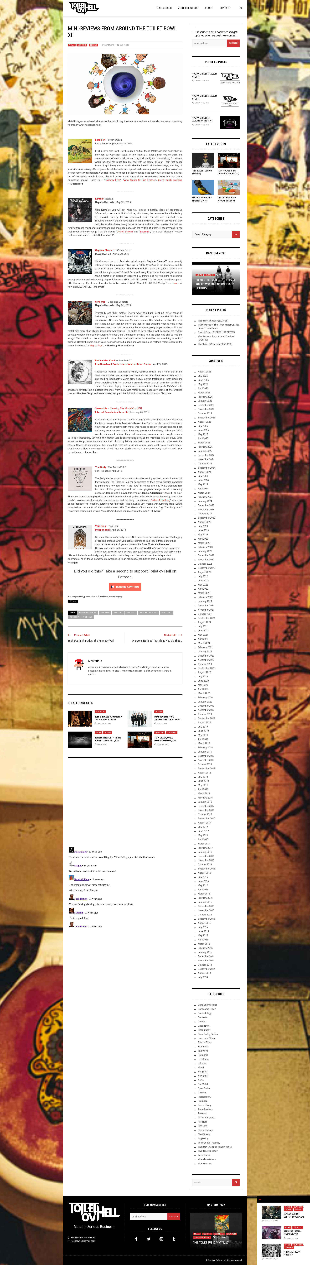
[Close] (260, 1199)
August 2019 (204, 722)
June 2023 (203, 530)
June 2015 (203, 931)
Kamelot (99, 198)
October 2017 (205, 814)
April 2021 (203, 639)
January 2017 (205, 852)
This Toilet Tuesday (208, 1151)
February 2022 (205, 597)
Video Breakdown (207, 1159)
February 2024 (205, 497)
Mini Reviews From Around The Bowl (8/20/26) (227, 200)
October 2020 (205, 664)
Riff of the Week (206, 1117)
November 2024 (206, 459)
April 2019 (203, 739)
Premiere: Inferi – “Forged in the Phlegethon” (292, 1234)
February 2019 (205, 747)
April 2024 (203, 488)
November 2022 (206, 559)
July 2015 (203, 927)
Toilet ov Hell (221, 1260)
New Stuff (82, 45)
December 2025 (206, 405)
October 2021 (205, 614)
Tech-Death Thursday (209, 1142)
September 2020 (206, 668)
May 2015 (203, 935)
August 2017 (204, 822)
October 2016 (205, 864)
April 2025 (203, 438)
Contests (202, 1017)
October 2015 (205, 914)
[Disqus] (125, 803)
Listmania (203, 1055)
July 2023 (203, 526)
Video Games (205, 1163)
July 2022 (203, 576)
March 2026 (204, 392)
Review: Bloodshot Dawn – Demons (215, 1242)
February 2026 (205, 397)
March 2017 (204, 843)
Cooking (202, 1021)
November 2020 (206, 660)
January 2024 (205, 501)
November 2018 (206, 760)
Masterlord (109, 45)
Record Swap (205, 1105)
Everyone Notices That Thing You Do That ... (157, 640)
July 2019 (203, 726)
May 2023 (203, 534)
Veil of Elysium (125, 231)
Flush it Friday (205, 1042)
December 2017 (206, 806)
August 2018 (204, 772)
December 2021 (206, 605)
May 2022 (203, 584)
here (175, 283)
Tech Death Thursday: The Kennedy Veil (91, 640)
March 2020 (204, 693)
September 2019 (206, 718)
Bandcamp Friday (207, 1009)
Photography (204, 1096)
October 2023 (205, 513)
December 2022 (206, 555)
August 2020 (204, 672)
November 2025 (206, 409)
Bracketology (204, 1013)
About (209, 8)
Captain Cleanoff (104, 250)
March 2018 (204, 793)
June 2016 (203, 881)
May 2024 (203, 484)
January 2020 (205, 701)
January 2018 (205, 802)
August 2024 (204, 472)
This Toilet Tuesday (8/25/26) (213, 320)
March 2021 (204, 643)
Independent (102, 529)
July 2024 (203, 476)
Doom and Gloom (207, 1038)
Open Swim (171, 733)
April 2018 (203, 789)
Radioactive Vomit (105, 360)
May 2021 (203, 634)
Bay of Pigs (96, 345)
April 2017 (203, 839)
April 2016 (203, 889)
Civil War (100, 301)
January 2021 (205, 651)
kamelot (118, 612)
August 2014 (204, 973)
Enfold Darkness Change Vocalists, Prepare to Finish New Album (214, 284)
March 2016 (204, 893)
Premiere (297, 1227)
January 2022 (205, 601)
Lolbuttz (202, 1063)
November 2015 (206, 910)
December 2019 (206, 705)
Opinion (288, 1210)
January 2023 (205, 551)
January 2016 (205, 902)
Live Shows (203, 1059)
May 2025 (203, 434)
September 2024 (206, 468)
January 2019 (205, 751)
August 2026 (204, 371)
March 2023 (204, 543)
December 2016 (206, 856)
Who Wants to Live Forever (139, 180)
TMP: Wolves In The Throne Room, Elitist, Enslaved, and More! (228, 173)
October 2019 (205, 714)
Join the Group (188, 8)
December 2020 (206, 655)
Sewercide (166, 612)
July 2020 (203, 676)
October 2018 (205, 764)
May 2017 (203, 835)
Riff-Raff (202, 1126)
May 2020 (203, 685)
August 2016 (204, 873)
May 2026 (203, 384)
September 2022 (206, 568)
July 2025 (203, 426)
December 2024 (206, 455)
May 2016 (203, 885)
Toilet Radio (204, 1155)
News (208, 275)
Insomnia (145, 231)
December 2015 (206, 906)
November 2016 (206, 860)
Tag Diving (203, 1138)
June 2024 (203, 480)
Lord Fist (100, 139)
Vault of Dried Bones (139, 364)
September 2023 (206, 518)
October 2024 (205, 463)
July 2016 (203, 877)
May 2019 (203, 735)
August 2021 (204, 622)
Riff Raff (202, 1121)
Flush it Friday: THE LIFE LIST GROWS (216, 332)
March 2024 (204, 493)
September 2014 (206, 969)
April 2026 (203, 388)
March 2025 (204, 442)
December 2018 (206, 756)
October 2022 (205, 563)
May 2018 (203, 785)
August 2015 (204, 923)
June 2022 (203, 580)
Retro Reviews (205, 1109)
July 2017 (203, 827)
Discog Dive (204, 1025)
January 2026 (205, 401)
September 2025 (206, 417)
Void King (100, 526)
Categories (164, 8)
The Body (100, 467)
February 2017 (205, 848)
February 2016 (205, 898)
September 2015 (206, 919)
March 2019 (204, 743)
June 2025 (203, 430)
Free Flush (203, 1046)
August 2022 (204, 572)
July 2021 (203, 626)
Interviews (203, 1050)
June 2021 (203, 630)
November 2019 (206, 710)
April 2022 (203, 588)
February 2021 (205, 647)
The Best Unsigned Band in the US (215, 1147)
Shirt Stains (204, 1134)
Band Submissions (207, 1005)
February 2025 (205, 447)
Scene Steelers (205, 1130)
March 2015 (204, 944)
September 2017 (206, 818)
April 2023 (203, 538)
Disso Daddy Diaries (208, 1034)
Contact (225, 8)
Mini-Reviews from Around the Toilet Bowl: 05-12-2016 (167, 719)
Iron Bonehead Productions (111, 364)
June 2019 (203, 731)
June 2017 (203, 831)
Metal (71, 45)
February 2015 (205, 948)
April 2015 (203, 939)
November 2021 (206, 609)
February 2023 (205, 547)
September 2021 (206, 618)
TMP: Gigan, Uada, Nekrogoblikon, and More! (165, 740)
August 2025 (204, 422)
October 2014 (205, 965)
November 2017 (206, 810)
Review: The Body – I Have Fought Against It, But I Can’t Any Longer (108, 740)
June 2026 (203, 380)
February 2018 (205, 797)
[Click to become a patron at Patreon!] (125, 586)
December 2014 (206, 956)
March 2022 (204, 593)
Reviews (93, 45)
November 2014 (206, 960)
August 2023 (204, 522)
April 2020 (203, 689)
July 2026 (203, 376)
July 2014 (203, 977)
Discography (204, 1030)
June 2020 (203, 680)
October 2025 (205, 413)
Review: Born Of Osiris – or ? (294, 1217)
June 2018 (203, 781)
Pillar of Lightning (161, 500)
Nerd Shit (202, 1071)
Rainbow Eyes (112, 180)
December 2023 (206, 505)
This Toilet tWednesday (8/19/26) (215, 344)
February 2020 (205, 697)
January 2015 (205, 952)
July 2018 (203, 777)
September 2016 (206, 868)
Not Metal (100, 712)
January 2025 (205, 451)
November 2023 (206, 509)
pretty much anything (170, 180)
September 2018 (206, 768)
